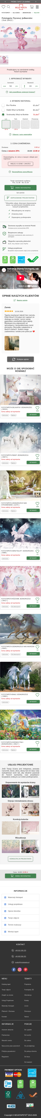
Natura (27, 1016)
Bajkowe (14, 415)
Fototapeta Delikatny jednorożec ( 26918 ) (16, 408)
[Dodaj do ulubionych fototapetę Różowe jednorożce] (37, 599)
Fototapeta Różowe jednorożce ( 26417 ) (16, 599)
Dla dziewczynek (15, 606)
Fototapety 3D (29, 990)
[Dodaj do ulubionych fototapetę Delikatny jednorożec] (37, 408)
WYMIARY (33, 414)
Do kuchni (27, 1035)
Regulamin (5, 1057)
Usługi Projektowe (8, 1000)
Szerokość (10, 83)
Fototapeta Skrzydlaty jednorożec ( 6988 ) (17, 552)
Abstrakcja (27, 995)
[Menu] (36, 7)
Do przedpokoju (29, 1046)
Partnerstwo (6, 1035)
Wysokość (30, 83)
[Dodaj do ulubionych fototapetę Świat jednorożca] (37, 456)
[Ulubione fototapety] (3, 7)
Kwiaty (27, 1000)
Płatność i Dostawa (8, 1011)
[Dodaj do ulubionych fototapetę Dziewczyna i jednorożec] (37, 743)
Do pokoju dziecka (30, 1051)
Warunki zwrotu (7, 1040)
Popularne (27, 984)
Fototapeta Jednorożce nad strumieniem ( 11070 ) (14, 504)
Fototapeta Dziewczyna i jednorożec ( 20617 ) (12, 743)
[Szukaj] (8, 7)
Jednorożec (5, 415)
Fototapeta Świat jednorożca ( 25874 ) (14, 456)
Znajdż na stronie (7, 995)
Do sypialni (28, 1030)
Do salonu (27, 1040)
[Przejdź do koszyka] (32, 7)
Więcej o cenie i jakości (20, 164)
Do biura (27, 1057)
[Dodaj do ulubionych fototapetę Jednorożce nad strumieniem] (37, 504)
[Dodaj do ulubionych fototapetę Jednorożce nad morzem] (37, 647)
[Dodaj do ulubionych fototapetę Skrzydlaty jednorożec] (37, 551)
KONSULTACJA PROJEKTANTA (20, 859)
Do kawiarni (28, 1062)
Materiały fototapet (8, 1006)
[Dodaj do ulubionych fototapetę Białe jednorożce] (37, 695)
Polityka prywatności (8, 1051)
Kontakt (4, 1016)
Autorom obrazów (7, 1030)
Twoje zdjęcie (6, 990)
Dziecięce (27, 1011)
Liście (27, 1006)
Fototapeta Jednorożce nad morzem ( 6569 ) (17, 647)
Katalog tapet (6, 984)
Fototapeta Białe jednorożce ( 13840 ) (14, 695)
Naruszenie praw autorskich (11, 1046)
